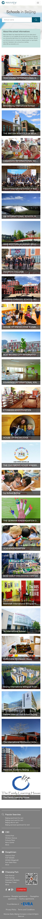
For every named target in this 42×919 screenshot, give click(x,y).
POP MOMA (9, 858)
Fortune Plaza (10, 840)
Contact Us (21, 889)
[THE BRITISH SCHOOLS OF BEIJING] (21, 123)
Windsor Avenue (11, 838)
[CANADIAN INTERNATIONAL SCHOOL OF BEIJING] (21, 150)
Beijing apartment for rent (14, 818)
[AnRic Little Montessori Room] (21, 648)
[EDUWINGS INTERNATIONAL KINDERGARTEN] (21, 372)
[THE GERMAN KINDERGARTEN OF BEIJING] (21, 510)
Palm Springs (10, 878)
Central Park (9, 836)
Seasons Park (10, 856)
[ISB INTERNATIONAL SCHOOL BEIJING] (21, 206)
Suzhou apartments (26, 899)
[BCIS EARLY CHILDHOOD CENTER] (21, 565)
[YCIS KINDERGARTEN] (21, 538)
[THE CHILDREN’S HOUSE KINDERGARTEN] (21, 455)
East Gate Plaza (10, 862)
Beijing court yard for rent (14, 820)
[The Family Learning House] (21, 787)
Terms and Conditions (26, 909)
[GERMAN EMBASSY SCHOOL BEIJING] (21, 289)
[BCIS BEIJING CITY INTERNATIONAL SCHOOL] (21, 344)
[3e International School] (21, 621)
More (7, 845)
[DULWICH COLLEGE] (21, 261)
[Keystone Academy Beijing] (21, 759)
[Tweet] (9, 889)
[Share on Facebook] (6, 889)
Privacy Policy (11, 909)
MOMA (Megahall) (11, 860)
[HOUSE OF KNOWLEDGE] (21, 427)
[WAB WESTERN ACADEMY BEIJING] (21, 233)
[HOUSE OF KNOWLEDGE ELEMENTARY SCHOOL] (21, 316)
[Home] (9, 2)
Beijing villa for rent (11, 822)
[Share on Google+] (12, 889)
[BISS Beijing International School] (21, 95)
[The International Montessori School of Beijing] (21, 731)
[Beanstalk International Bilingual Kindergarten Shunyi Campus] (21, 593)
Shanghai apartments (19, 896)
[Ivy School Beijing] (21, 482)
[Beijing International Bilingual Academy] (21, 676)
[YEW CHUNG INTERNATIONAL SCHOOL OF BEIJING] (21, 68)
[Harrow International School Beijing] (21, 704)
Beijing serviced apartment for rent (17, 825)
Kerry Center (9, 842)
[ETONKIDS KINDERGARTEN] (21, 399)
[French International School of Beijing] (21, 178)
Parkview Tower (11, 882)
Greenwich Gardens (12, 880)
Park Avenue (9, 875)
